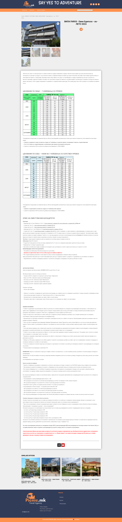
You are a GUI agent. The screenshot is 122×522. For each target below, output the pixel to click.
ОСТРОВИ (32, 16)
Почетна (24, 10)
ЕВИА (37, 16)
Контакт (32, 10)
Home (22, 16)
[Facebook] (96, 4)
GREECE (27, 16)
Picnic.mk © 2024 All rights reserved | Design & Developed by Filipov (61, 519)
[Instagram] (91, 4)
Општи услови (41, 10)
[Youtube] (94, 4)
